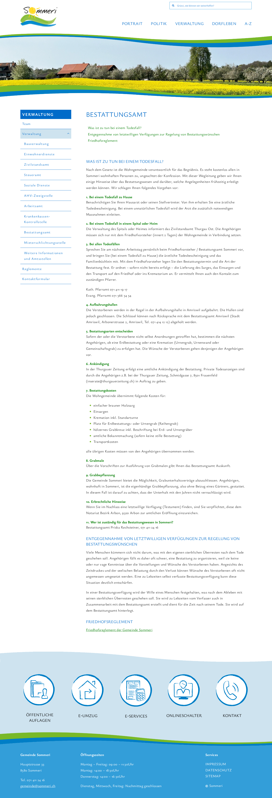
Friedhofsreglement (102, 140)
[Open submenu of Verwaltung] (68, 134)
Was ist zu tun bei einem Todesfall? (114, 127)
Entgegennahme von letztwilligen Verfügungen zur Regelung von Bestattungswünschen (154, 134)
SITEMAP (213, 776)
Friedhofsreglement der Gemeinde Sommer (119, 629)
